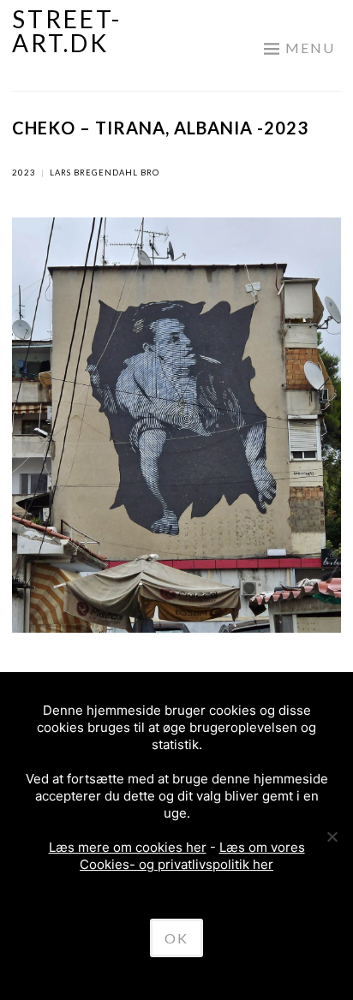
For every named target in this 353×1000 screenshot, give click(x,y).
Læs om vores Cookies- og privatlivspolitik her (192, 855)
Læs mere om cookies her (127, 847)
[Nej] (331, 836)
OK (176, 938)
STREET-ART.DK (67, 30)
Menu (310, 47)
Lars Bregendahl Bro (104, 172)
